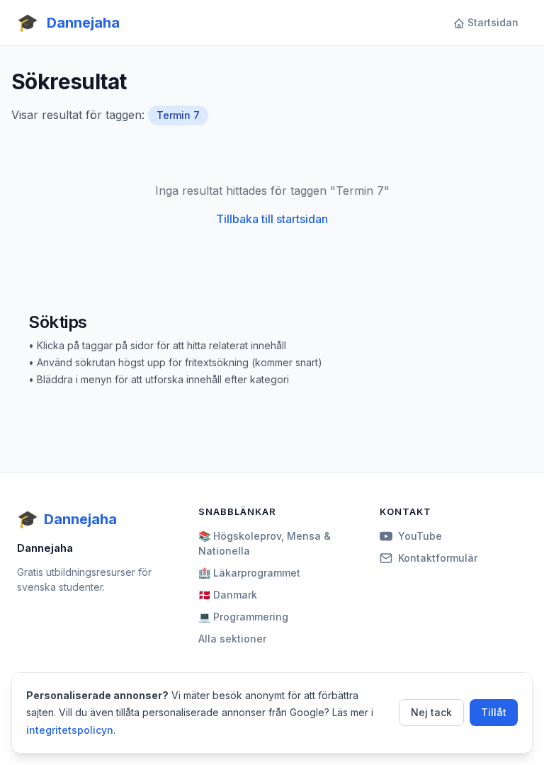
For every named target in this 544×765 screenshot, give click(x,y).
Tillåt (493, 712)
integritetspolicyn (69, 730)
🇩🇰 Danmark (227, 595)
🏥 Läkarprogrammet (249, 573)
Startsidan (493, 22)
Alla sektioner (232, 639)
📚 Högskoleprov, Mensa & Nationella (264, 543)
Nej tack (431, 712)
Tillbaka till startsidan (272, 219)
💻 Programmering (243, 617)
